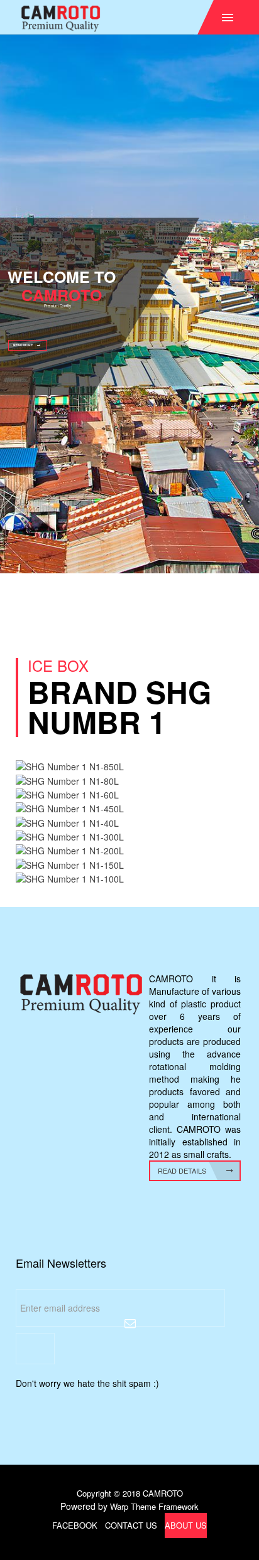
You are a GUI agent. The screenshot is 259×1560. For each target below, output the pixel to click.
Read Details (182, 1170)
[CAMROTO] (131, 18)
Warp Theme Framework (154, 1506)
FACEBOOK (74, 1525)
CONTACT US (131, 1525)
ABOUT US (186, 1525)
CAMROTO (163, 1493)
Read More (23, 345)
